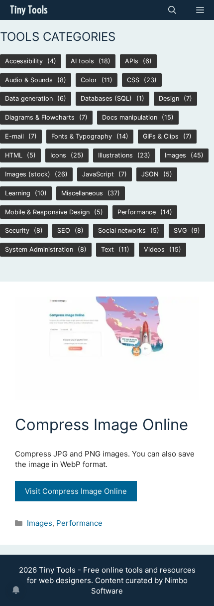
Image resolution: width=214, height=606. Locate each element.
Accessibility (24, 61)
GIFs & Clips (161, 136)
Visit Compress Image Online (76, 491)
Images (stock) (27, 174)
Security (17, 230)
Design (169, 98)
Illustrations (115, 155)
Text (107, 249)
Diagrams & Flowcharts (40, 117)
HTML (13, 155)
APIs (131, 61)
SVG (180, 230)
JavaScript (98, 174)
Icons (58, 155)
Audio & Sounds (29, 80)
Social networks (122, 230)
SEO (63, 230)
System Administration (39, 249)
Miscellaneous (82, 193)
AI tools (82, 61)
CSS (133, 80)
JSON (150, 174)
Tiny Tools (28, 9)
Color (89, 80)
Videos (154, 249)
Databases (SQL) (106, 98)
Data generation (29, 98)
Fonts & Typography (81, 136)
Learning (17, 193)
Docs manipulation (129, 117)
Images (175, 155)
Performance (136, 212)
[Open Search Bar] (172, 10)
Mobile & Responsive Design (47, 212)
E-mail (14, 136)
